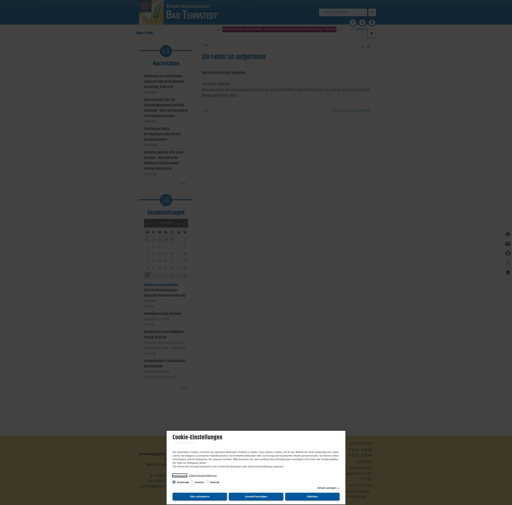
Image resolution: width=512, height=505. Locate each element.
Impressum (180, 475)
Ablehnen (312, 496)
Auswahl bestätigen (256, 496)
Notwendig (183, 482)
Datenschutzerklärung (203, 475)
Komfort (199, 482)
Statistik (214, 482)
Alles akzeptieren (200, 496)
